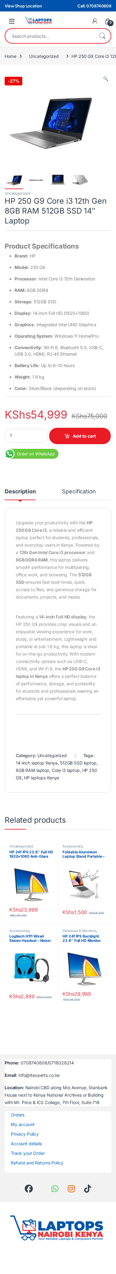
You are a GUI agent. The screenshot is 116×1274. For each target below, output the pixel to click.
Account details (26, 1143)
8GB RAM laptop (32, 770)
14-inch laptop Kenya (37, 762)
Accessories (72, 846)
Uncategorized (43, 56)
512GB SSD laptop (78, 762)
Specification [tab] (79, 492)
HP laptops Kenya (41, 777)
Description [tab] (20, 492)
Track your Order (28, 1153)
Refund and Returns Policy (37, 1162)
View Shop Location (23, 5)
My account (23, 1124)
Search (102, 36)
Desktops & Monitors (79, 931)
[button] (105, 78)
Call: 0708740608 (94, 5)
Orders (17, 1114)
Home (10, 56)
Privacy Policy (25, 1134)
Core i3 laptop (66, 770)
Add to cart (84, 436)
